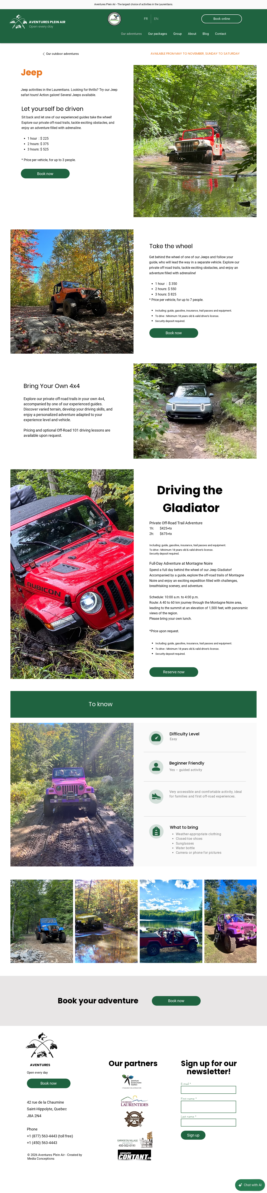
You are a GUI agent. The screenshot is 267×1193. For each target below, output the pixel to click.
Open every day (37, 1072)
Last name (187, 1116)
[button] (157, 33)
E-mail (185, 1083)
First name (188, 1098)
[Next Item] (249, 921)
